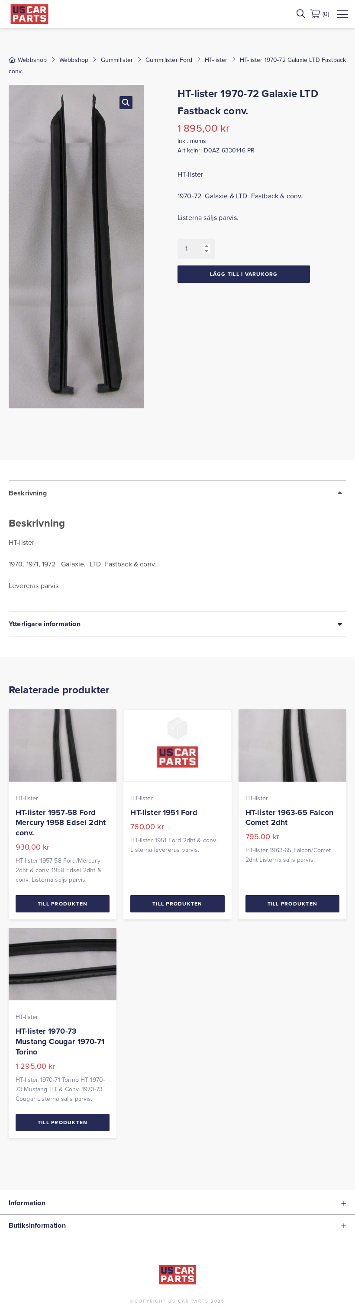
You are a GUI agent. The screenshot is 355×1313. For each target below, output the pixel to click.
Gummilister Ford (169, 59)
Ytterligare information (45, 624)
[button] (125, 102)
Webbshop (73, 59)
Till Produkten (63, 903)
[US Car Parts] (29, 14)
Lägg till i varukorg (244, 274)
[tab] (177, 545)
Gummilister (117, 59)
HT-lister (216, 59)
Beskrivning (28, 493)
